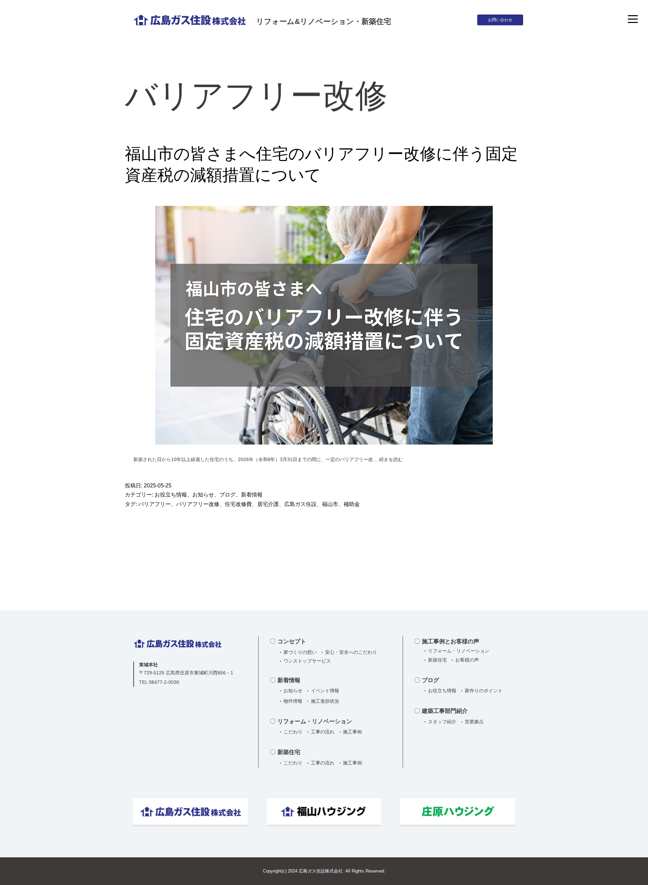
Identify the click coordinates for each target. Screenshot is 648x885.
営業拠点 (474, 721)
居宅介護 (268, 504)
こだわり (293, 731)
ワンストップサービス (307, 661)
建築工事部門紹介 (445, 711)
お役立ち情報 (171, 495)
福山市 (330, 504)
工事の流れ (322, 731)
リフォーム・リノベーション (314, 721)
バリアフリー (154, 504)
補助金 (352, 504)
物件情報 (293, 701)
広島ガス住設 (300, 504)
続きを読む (391, 459)
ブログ (227, 495)
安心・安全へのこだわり (351, 652)
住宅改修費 (238, 504)
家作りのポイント (484, 690)
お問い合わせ (500, 20)
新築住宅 (288, 752)
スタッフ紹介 (442, 721)
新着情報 (252, 495)
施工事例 (352, 731)
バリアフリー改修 (197, 504)
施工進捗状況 (325, 701)
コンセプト (291, 641)
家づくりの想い (300, 652)
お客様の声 (467, 660)
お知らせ (203, 495)
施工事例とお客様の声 (450, 641)
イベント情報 (325, 690)
